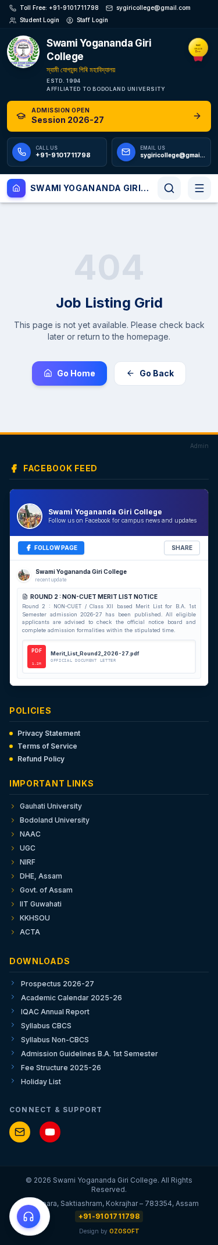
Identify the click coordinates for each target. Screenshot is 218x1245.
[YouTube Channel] (50, 1131)
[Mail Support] (19, 1131)
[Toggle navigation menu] (199, 188)
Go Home (76, 373)
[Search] (169, 188)
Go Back (157, 373)
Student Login (39, 19)
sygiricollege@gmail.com (153, 7)
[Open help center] (29, 1216)
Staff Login (92, 19)
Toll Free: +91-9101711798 (59, 7)
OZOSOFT (124, 1231)
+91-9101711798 (109, 1216)
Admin (199, 445)
